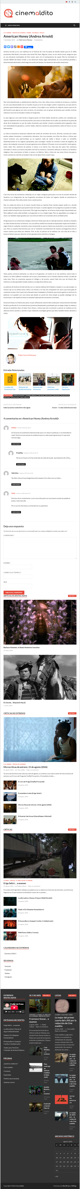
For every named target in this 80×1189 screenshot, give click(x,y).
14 (71, 1158)
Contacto (7, 1071)
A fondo (6, 880)
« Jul (56, 1176)
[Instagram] (75, 2)
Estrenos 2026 (10, 953)
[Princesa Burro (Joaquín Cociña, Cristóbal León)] (10, 921)
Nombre (7, 563)
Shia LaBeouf (24, 397)
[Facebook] (69, 2)
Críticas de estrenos (19, 32)
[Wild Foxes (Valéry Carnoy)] (10, 933)
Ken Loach (48, 395)
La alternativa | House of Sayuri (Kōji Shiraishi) (35, 898)
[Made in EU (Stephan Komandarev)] (10, 910)
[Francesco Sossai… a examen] (40, 1000)
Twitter (7, 973)
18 (60, 1162)
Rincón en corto (44, 1016)
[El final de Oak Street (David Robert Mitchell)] (10, 816)
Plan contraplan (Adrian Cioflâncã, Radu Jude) (47, 1070)
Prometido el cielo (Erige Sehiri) (29, 793)
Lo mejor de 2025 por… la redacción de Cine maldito (72, 1059)
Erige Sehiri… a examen (15, 883)
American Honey (19, 395)
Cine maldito (21, 770)
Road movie (65, 395)
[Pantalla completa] (23, 1012)
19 (64, 1162)
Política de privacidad (11, 1079)
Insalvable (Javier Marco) (47, 1106)
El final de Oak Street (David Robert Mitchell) (34, 816)
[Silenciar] (20, 1012)
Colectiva (64, 1015)
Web (5, 582)
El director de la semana (24, 880)
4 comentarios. (38, 40)
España (29, 32)
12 (64, 1158)
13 (68, 1158)
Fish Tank (41, 395)
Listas (70, 1015)
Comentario (9, 535)
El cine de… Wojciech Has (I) (15, 702)
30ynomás (32, 1015)
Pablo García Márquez (25, 40)
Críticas (12, 880)
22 (75, 1162)
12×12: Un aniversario (72, 1099)
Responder (16, 444)
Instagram (8, 977)
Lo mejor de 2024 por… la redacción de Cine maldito (72, 1080)
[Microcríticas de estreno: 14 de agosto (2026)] (10, 805)
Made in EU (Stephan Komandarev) (31, 909)
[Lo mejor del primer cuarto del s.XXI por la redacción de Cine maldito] (65, 1000)
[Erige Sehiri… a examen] (40, 856)
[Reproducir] (6, 1012)
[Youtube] (66, 2)
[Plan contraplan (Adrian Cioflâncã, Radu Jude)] (35, 1064)
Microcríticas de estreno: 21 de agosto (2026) (25, 767)
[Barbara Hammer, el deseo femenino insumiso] (40, 622)
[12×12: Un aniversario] (61, 1096)
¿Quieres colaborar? (11, 1064)
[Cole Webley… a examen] (35, 1048)
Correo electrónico (13, 572)
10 (57, 1158)
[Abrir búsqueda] (74, 25)
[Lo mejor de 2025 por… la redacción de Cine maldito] (61, 1054)
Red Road (56, 395)
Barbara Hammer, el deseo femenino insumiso (22, 647)
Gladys (13, 428)
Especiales (7, 1075)
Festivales (35, 32)
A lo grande (7, 32)
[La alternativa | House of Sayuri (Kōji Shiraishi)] (10, 898)
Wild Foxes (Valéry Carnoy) (28, 932)
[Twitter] (72, 2)
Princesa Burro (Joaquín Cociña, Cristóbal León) (35, 921)
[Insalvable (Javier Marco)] (35, 1104)
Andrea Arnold (31, 395)
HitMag (73, 1186)
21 (71, 1162)
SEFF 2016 (7, 397)
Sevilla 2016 (15, 397)
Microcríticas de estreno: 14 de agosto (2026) (34, 805)
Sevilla (42, 32)
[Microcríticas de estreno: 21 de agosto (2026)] (40, 740)
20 (68, 1162)
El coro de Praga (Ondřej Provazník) (31, 782)
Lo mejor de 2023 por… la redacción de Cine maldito (72, 1118)
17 (57, 1162)
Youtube (8, 966)
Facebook (8, 970)
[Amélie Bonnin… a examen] (35, 1087)
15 (75, 1158)
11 (60, 1158)
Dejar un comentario (32, 770)
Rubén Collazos (21, 886)
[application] (14, 1008)
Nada (13, 493)
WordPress (66, 1186)
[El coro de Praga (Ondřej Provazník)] (10, 782)
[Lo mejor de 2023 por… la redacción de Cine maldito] (61, 1113)
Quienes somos (9, 1082)
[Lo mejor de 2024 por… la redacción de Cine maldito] (61, 1075)
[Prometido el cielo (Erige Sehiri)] (10, 793)
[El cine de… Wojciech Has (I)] (40, 677)
